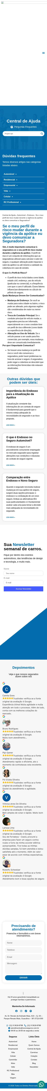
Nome (6, 569)
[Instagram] (21, 1011)
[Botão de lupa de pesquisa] (42, 133)
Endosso (30, 215)
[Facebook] (16, 1011)
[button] (43, 53)
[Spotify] (31, 1011)
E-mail (7, 578)
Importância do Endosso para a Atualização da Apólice (22, 394)
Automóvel (21, 215)
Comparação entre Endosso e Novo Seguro (22, 479)
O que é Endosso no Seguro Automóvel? (19, 439)
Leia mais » (10, 425)
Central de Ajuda (9, 215)
